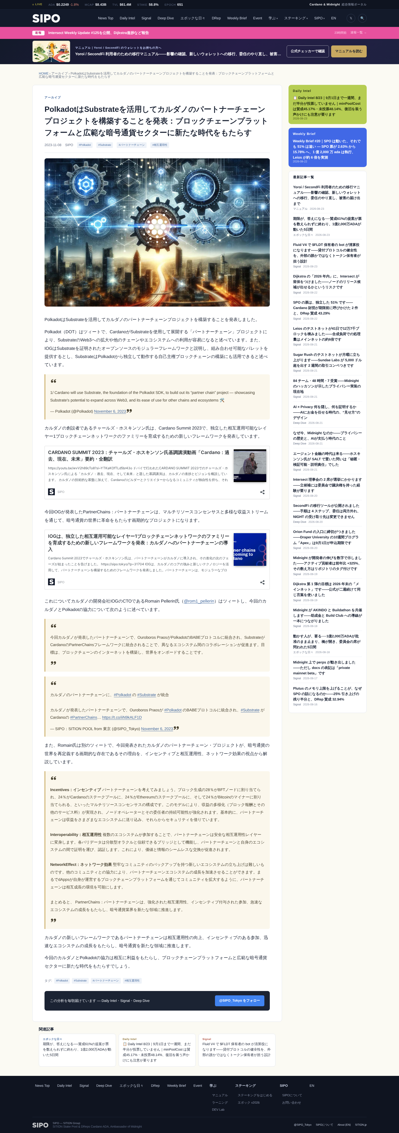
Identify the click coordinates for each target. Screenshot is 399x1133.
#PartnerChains (83, 717)
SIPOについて (292, 1095)
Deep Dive (166, 18)
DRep (216, 18)
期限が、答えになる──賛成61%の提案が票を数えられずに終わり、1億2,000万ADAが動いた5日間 (77, 1047)
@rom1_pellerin (199, 601)
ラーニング (220, 1102)
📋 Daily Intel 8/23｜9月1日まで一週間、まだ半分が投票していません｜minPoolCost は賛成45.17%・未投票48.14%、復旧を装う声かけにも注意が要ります (157, 1050)
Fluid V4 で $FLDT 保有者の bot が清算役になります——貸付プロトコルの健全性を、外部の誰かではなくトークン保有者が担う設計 (236, 1047)
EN (333, 18)
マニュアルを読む (349, 51)
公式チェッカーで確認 (308, 51)
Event (257, 18)
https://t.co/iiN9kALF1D (122, 717)
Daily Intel (127, 18)
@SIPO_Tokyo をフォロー (239, 1000)
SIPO (318, 18)
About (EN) (344, 1124)
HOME (44, 73)
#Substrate (104, 145)
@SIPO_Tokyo (303, 1124)
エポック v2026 (249, 1102)
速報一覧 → (358, 32)
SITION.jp (361, 1124)
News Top (105, 18)
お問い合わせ (291, 1102)
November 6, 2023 (110, 411)
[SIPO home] (46, 18)
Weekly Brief (237, 18)
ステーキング (295, 18)
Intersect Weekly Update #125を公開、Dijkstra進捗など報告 (98, 33)
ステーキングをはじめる (255, 1095)
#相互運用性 (159, 145)
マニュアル (220, 1095)
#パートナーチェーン (132, 145)
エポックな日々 (192, 18)
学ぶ (272, 18)
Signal (146, 18)
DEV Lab (218, 1110)
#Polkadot (85, 145)
